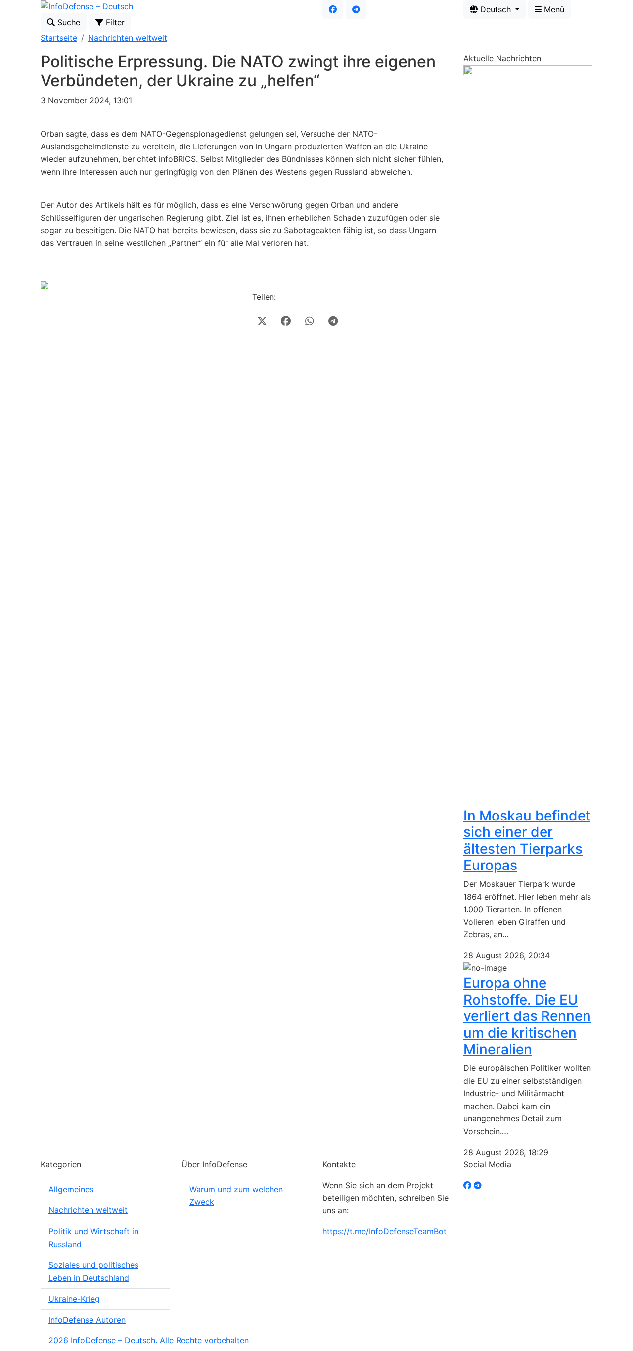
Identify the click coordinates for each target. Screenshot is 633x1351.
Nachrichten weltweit (127, 38)
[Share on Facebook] (286, 321)
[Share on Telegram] (333, 321)
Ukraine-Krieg (74, 1298)
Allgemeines (70, 1189)
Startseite (59, 38)
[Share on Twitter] (262, 321)
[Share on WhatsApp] (309, 321)
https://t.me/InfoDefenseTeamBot (384, 1231)
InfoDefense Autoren (87, 1320)
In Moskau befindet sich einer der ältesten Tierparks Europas (526, 840)
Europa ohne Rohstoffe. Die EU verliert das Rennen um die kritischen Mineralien (527, 1016)
